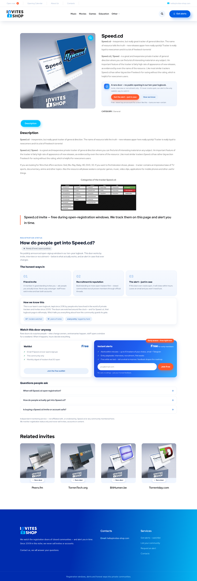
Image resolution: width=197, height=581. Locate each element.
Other (115, 13)
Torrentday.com (159, 487)
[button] (90, 38)
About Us (55, 3)
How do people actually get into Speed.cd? (44, 400)
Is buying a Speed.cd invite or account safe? (44, 409)
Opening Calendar (34, 3)
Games (92, 13)
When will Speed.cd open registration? (42, 390)
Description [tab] (30, 123)
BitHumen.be (118, 487)
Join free (165, 366)
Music (73, 13)
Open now (12, 3)
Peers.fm (37, 487)
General (116, 111)
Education (104, 13)
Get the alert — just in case (125, 97)
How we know (149, 97)
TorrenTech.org (78, 487)
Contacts (71, 3)
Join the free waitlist (56, 371)
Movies (82, 13)
